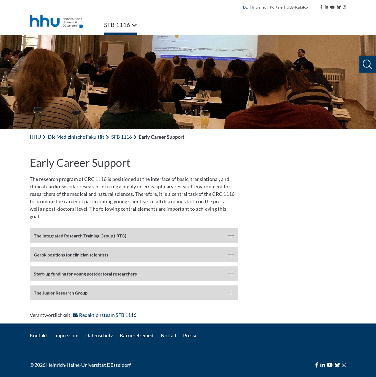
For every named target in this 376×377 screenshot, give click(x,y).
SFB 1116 (121, 137)
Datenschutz (99, 335)
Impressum (66, 335)
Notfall (168, 335)
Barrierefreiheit (137, 335)
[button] (367, 64)
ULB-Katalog (297, 7)
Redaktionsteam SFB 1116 (107, 315)
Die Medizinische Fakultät (76, 137)
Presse (190, 335)
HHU (35, 137)
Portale (276, 7)
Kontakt (38, 335)
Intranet (259, 7)
